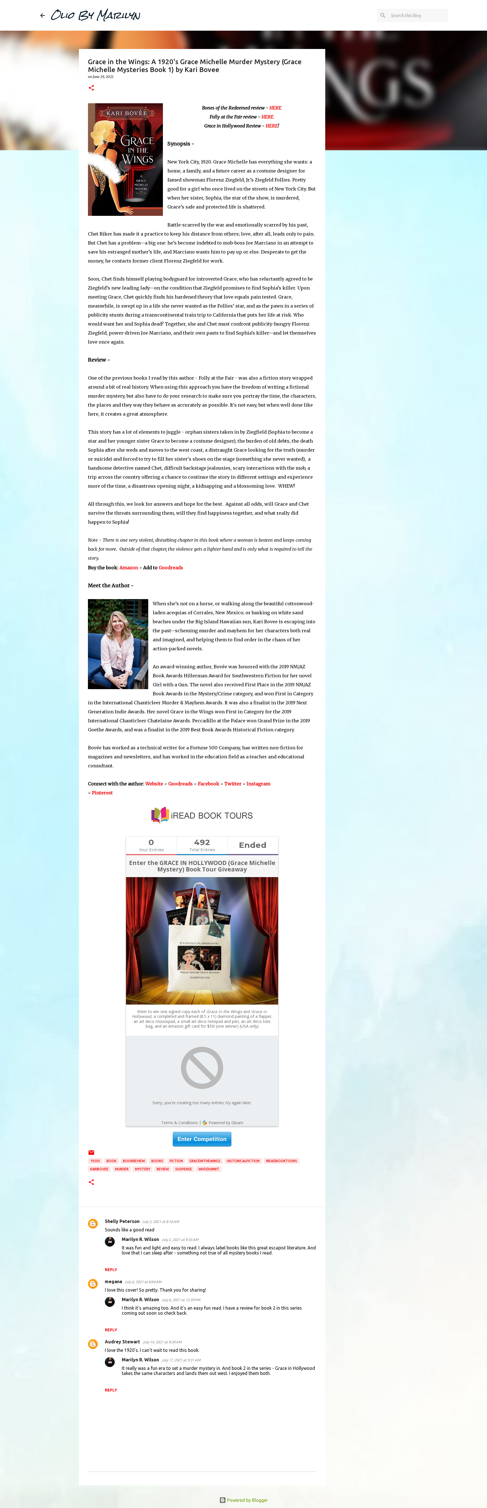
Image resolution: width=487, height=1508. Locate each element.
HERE (275, 108)
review (163, 1169)
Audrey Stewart (122, 1341)
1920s (95, 1161)
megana (113, 1281)
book (111, 1161)
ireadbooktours (281, 1161)
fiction (176, 1161)
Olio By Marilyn (95, 15)
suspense (183, 1169)
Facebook (208, 784)
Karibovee (99, 1169)
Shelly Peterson (122, 1221)
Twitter (233, 784)
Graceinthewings (204, 1161)
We (148, 784)
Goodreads (171, 567)
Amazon (129, 567)
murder (122, 1169)
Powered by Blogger (247, 1500)
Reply (111, 1269)
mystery (142, 1169)
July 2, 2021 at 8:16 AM (160, 1222)
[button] (91, 88)
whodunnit (208, 1169)
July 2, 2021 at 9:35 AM (179, 1240)
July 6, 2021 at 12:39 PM (180, 1300)
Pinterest (102, 793)
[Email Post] (91, 1155)
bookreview (134, 1161)
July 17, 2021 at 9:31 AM (180, 1360)
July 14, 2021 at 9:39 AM (161, 1342)
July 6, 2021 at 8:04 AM (142, 1282)
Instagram (258, 784)
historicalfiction (243, 1161)
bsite (157, 784)
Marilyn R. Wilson (140, 1239)
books (157, 1161)
